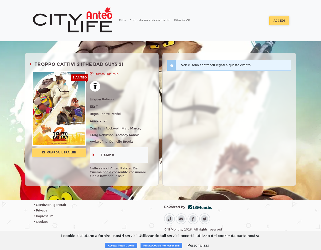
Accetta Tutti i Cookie (121, 245)
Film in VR (182, 20)
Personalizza (198, 245)
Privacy (41, 210)
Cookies (41, 222)
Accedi (279, 20)
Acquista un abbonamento (149, 20)
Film (122, 20)
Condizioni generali (50, 205)
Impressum (44, 216)
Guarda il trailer (61, 152)
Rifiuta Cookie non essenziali (161, 245)
